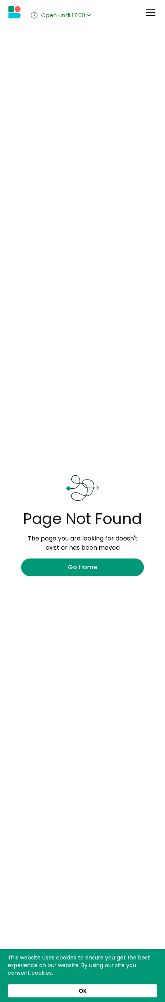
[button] (149, 12)
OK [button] (83, 991)
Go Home (82, 567)
